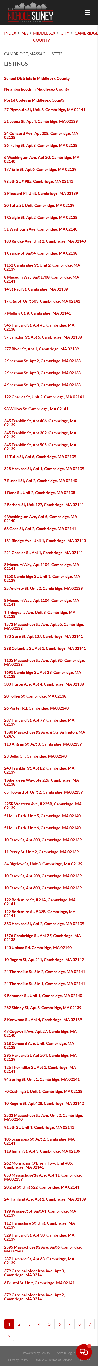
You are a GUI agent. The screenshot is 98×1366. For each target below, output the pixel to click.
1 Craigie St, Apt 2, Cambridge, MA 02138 (40, 217)
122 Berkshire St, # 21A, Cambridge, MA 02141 (40, 902)
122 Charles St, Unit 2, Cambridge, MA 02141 (44, 397)
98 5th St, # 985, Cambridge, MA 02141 (38, 181)
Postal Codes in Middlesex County (34, 100)
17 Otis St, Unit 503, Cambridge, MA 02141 (42, 301)
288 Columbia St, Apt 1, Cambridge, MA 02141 (45, 648)
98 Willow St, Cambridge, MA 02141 (36, 409)
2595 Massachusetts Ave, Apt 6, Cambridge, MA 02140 (43, 1249)
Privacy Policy (18, 1360)
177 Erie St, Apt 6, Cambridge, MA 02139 (40, 169)
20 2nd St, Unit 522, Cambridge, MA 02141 (41, 1187)
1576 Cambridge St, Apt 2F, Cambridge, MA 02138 (42, 938)
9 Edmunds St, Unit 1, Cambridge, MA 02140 (43, 996)
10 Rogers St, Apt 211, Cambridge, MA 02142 (44, 960)
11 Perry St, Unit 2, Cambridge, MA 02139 (41, 852)
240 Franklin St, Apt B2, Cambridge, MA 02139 (39, 770)
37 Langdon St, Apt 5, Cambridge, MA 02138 (43, 337)
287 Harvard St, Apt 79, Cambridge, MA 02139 (39, 722)
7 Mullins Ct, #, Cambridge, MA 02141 (37, 313)
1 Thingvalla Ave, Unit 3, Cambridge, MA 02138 (39, 614)
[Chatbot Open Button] (84, 1352)
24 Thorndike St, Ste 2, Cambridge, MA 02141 (44, 972)
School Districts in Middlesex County (37, 78)
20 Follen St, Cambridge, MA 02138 (35, 696)
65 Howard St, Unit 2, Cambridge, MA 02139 (43, 792)
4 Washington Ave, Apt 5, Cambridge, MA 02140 (40, 519)
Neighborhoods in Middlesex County (36, 89)
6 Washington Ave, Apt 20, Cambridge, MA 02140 (41, 159)
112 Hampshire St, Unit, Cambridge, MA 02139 (39, 1225)
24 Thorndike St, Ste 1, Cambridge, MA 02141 (44, 984)
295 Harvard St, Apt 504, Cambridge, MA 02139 (40, 1057)
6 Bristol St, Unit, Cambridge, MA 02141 (39, 1283)
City (65, 33)
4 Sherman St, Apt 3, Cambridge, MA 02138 (42, 385)
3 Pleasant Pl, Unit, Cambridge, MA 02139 (41, 193)
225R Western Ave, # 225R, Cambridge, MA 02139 (43, 806)
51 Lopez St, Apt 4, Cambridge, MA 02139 (41, 121)
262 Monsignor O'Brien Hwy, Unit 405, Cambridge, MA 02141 (38, 1165)
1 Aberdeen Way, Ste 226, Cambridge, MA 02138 (41, 782)
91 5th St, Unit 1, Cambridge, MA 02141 (39, 1127)
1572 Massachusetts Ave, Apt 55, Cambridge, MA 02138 (44, 626)
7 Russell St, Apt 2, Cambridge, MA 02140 (40, 481)
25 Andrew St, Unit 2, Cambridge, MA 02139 (43, 588)
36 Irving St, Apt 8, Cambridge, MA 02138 (40, 145)
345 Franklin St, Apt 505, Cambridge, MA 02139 (40, 447)
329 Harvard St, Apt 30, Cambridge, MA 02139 (39, 1237)
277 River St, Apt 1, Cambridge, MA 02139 (41, 349)
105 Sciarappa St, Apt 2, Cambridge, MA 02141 (39, 1141)
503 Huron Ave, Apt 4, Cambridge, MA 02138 (44, 684)
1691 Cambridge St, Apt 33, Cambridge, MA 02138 (42, 674)
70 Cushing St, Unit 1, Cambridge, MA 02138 (43, 1091)
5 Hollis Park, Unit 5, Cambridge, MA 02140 (42, 816)
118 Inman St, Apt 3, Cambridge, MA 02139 (42, 1151)
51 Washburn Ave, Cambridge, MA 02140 (40, 229)
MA (24, 33)
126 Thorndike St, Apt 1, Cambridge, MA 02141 (40, 1069)
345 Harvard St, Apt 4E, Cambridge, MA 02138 (39, 327)
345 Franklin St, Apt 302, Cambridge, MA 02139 (40, 435)
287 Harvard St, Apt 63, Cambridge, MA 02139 (39, 1261)
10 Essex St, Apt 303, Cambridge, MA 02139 (43, 840)
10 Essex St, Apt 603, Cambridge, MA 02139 (43, 888)
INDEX (10, 33)
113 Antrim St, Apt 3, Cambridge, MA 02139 (43, 744)
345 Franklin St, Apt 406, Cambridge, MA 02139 (40, 423)
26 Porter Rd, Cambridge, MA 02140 (36, 708)
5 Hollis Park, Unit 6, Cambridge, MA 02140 (42, 828)
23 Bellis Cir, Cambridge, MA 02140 (35, 756)
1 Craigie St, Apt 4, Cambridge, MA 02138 (40, 253)
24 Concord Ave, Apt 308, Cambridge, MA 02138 (41, 135)
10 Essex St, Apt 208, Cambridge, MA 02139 (43, 876)
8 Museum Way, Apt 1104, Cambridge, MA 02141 (41, 566)
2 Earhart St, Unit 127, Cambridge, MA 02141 (44, 505)
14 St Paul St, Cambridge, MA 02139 (36, 289)
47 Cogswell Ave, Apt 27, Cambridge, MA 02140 (40, 1033)
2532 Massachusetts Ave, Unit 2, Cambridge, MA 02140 (43, 1117)
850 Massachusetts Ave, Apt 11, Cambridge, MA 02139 (43, 1177)
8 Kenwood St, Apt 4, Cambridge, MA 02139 (43, 1020)
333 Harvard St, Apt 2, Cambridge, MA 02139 (44, 924)
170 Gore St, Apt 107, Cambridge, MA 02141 (43, 636)
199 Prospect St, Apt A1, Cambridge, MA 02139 (40, 1213)
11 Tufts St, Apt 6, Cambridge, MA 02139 (40, 457)
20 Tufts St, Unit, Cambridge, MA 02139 (39, 205)
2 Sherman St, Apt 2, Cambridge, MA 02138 (42, 361)
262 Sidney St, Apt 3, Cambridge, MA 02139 (42, 1008)
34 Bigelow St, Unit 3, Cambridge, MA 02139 (43, 864)
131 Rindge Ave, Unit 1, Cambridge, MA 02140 (45, 541)
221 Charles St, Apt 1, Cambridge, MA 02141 (43, 553)
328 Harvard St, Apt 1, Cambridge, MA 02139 (44, 469)
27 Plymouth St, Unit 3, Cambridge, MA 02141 (44, 110)
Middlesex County (44, 36)
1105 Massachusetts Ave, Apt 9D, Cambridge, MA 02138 (44, 662)
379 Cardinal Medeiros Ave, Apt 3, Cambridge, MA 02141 (34, 1273)
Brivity (45, 1353)
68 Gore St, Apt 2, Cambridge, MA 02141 (40, 529)
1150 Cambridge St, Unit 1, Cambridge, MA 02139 (42, 578)
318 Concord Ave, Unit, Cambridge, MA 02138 (39, 1045)
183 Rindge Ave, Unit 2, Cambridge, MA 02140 (45, 241)
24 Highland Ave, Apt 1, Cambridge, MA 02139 (45, 1199)
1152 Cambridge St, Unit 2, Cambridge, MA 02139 (42, 267)
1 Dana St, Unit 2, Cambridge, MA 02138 (39, 493)
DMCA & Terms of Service (53, 1360)
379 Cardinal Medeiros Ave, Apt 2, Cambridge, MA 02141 (34, 1297)
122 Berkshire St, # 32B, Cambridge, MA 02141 (39, 914)
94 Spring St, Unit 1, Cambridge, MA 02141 (42, 1079)
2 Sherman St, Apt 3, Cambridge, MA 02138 (42, 373)
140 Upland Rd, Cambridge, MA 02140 (38, 948)
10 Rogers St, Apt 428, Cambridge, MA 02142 (44, 1103)
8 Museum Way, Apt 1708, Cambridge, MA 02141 (41, 279)
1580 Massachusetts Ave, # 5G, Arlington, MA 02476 (44, 734)
